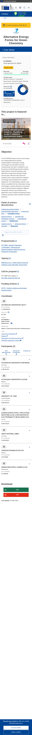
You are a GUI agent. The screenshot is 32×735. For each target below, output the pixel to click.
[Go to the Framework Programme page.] (16, 31)
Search (24, 8)
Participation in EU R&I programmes (13, 338)
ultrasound (14, 226)
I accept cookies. (16, 727)
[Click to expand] (29, 359)
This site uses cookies (10, 721)
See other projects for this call (10, 278)
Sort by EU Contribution (16, 351)
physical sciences (20, 224)
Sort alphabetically (6, 351)
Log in (16, 8)
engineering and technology (10, 209)
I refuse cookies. (16, 732)
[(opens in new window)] (7, 7)
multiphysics (13, 221)
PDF (17, 495)
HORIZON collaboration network (12, 341)
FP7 (5, 18)
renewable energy (14, 213)
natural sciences (6, 216)
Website (6, 336)
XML (17, 489)
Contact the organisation (10, 334)
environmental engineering (9, 211)
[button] (20, 8)
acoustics (4, 226)
